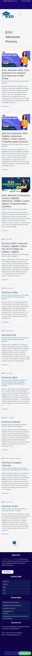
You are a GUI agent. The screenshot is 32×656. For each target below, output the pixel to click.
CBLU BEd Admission (12, 382)
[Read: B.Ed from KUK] (7, 330)
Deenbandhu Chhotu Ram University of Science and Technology (15, 617)
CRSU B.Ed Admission (18, 297)
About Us (5, 584)
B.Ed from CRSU (10, 292)
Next (16, 545)
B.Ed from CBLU (10, 377)
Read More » (5, 106)
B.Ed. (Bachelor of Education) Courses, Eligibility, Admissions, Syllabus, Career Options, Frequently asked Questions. (16, 201)
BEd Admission (11, 426)
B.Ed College (14, 81)
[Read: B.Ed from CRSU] (7, 288)
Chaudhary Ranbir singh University (12, 605)
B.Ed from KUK (9, 335)
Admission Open (6, 209)
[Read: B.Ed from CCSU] (7, 502)
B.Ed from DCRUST (11, 422)
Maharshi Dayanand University (11, 602)
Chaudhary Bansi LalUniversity (8, 612)
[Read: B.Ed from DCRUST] (8, 417)
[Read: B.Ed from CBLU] (7, 373)
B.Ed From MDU (23, 81)
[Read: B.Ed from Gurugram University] (11, 458)
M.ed (4, 593)
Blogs (4, 587)
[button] (19, 14)
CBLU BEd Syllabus (18, 384)
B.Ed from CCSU (10, 506)
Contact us (6, 581)
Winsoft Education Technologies (10, 559)
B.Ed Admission (6, 81)
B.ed (4, 590)
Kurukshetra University (17, 339)
